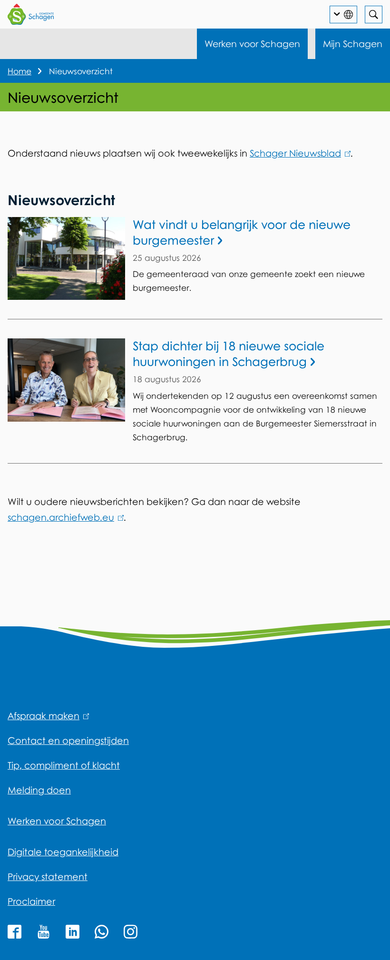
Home (19, 71)
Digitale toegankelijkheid (63, 851)
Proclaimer (31, 901)
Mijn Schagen (352, 43)
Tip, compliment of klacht (64, 765)
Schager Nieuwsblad (298, 153)
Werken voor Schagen (252, 43)
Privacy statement (48, 876)
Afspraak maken (47, 715)
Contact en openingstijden (68, 740)
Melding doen (39, 789)
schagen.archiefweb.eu (64, 517)
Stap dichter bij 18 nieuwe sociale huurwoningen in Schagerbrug (228, 353)
